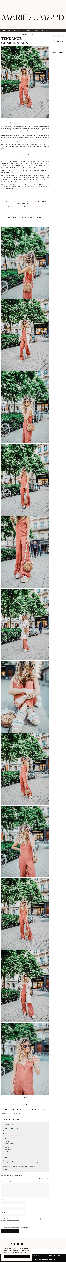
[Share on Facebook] (23, 1104)
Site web (3, 1212)
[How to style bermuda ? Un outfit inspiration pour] (56, 52)
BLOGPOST (6, 31)
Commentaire (6, 1182)
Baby (36, 31)
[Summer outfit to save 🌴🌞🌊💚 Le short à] (63, 52)
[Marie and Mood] (33, 14)
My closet (17, 31)
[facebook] (14, 1244)
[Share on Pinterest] (27, 1104)
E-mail (3, 1206)
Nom (3, 1199)
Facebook (33, 1255)
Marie (18, 34)
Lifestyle (28, 31)
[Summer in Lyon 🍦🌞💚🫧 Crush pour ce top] (54, 52)
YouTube (55, 1255)
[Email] (22, 1244)
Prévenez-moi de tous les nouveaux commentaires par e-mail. (17, 1224)
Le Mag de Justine (9, 1124)
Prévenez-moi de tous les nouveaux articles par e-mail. (15, 1227)
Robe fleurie (40, 1111)
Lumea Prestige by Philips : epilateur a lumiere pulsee (11, 1112)
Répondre (7, 1138)
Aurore (5, 1157)
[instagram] (11, 1244)
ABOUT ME (44, 31)
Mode (31, 34)
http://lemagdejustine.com (11, 1135)
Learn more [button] (23, 1252)
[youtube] (18, 1244)
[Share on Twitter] (25, 1104)
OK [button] (17, 1256)
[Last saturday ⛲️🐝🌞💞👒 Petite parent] (60, 52)
